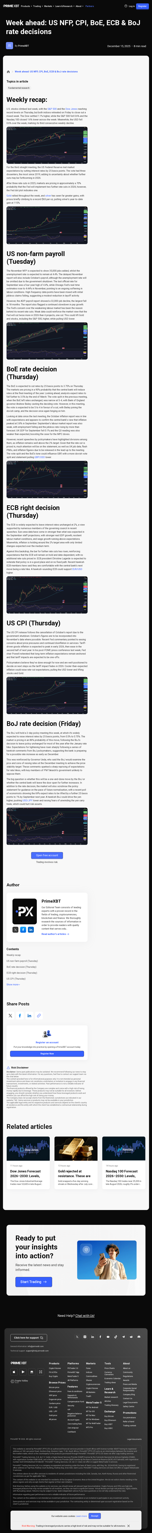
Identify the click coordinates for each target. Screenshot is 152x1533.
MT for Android (92, 1407)
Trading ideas (110, 1383)
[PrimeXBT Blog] (27, 1363)
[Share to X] (10, 1015)
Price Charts (109, 1368)
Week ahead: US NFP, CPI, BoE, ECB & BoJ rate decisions (46, 71)
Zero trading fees (75, 1424)
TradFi (88, 1396)
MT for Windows (92, 1419)
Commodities (91, 1376)
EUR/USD (77, 569)
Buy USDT (108, 1424)
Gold (9, 195)
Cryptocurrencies (93, 1384)
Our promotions (129, 1418)
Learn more (81, 1516)
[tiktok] (115, 1336)
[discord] (139, 1336)
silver (48, 195)
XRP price (53, 1395)
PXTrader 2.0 (73, 1368)
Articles (107, 1401)
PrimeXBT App (73, 1372)
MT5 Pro (89, 1427)
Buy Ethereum (110, 1420)
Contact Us (127, 1399)
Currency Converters (109, 1373)
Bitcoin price (54, 1387)
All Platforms (73, 1380)
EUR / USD (53, 1407)
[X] (77, 1336)
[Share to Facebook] (20, 1015)
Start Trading (30, 1282)
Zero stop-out (73, 1428)
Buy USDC (108, 1428)
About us (126, 1368)
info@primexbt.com (36, 1346)
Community (128, 1372)
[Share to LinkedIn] (29, 1015)
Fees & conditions (75, 1391)
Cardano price (54, 1403)
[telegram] (123, 1336)
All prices (53, 1419)
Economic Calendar (112, 1379)
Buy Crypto (53, 1376)
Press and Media (130, 1384)
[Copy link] (39, 1015)
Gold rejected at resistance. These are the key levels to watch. (75, 1176)
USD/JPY (28, 800)
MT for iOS (90, 1411)
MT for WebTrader (93, 1423)
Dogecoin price (55, 1399)
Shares (89, 1380)
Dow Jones (71, 109)
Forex (88, 1368)
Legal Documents (130, 1402)
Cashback (72, 1432)
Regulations (128, 1376)
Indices (89, 1372)
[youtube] (108, 1336)
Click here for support (26, 1337)
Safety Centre (128, 1406)
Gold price (53, 1415)
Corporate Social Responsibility (130, 1389)
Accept (94, 1516)
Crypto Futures (55, 1368)
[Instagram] (85, 1336)
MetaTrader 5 (73, 1376)
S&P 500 (52, 109)
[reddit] (131, 1336)
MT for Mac (90, 1415)
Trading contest (129, 1426)
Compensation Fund (76, 1402)
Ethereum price (55, 1391)
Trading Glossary (111, 1405)
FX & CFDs (53, 1372)
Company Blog (129, 1395)
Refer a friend (128, 1422)
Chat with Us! (85, 1316)
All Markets (90, 1392)
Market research (111, 1397)
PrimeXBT (23, 45)
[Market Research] (8, 71)
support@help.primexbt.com (37, 1351)
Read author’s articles (54, 934)
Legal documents (134, 1439)
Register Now (47, 1053)
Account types (73, 1420)
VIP (69, 1410)
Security (71, 1406)
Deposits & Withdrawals (73, 1396)
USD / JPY (53, 1411)
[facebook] (92, 1336)
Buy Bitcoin (109, 1416)
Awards (126, 1380)
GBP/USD (40, 457)
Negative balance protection (75, 1415)
